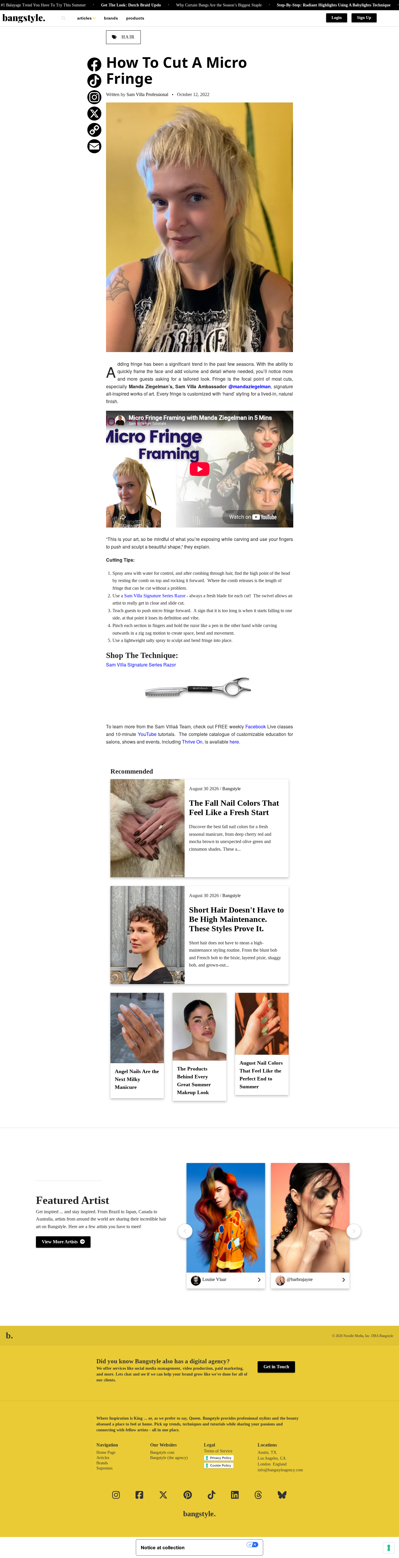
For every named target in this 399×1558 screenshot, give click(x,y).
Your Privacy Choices (218, 1544)
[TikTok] (94, 81)
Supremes (104, 1468)
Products (135, 18)
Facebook (255, 726)
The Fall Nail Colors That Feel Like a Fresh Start (234, 807)
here (234, 741)
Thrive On (192, 741)
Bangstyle (231, 788)
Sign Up (364, 17)
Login (337, 17)
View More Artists (61, 1241)
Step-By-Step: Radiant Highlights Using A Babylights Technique (298, 5)
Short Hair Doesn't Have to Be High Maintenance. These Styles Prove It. (236, 919)
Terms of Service (218, 1451)
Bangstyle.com (162, 1452)
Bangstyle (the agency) (169, 1458)
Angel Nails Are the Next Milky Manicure (137, 1079)
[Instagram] (94, 97)
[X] (94, 113)
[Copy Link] (94, 130)
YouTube (147, 734)
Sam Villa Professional (147, 94)
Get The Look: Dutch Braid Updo (96, 5)
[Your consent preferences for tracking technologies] (388, 1547)
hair (127, 36)
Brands (111, 18)
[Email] (94, 146)
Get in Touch (276, 1366)
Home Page (105, 1452)
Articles (84, 18)
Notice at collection (163, 1547)
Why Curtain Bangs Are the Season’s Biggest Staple (183, 5)
